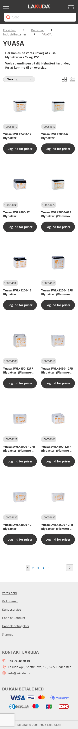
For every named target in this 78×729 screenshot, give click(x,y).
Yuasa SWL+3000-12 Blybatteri (17, 527)
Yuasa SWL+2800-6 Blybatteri (54, 136)
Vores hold (9, 593)
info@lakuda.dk (19, 673)
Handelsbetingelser (15, 626)
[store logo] (39, 6)
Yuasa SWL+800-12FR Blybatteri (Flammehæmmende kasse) (56, 448)
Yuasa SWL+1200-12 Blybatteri (17, 292)
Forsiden (9, 30)
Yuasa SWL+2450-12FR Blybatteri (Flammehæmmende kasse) (57, 370)
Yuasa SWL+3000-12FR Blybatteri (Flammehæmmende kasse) (19, 448)
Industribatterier (15, 34)
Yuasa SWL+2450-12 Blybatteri (17, 136)
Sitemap (8, 634)
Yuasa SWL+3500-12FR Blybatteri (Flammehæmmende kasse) (57, 527)
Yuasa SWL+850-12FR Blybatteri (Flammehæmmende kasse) (18, 370)
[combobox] (40, 17)
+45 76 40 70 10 (19, 661)
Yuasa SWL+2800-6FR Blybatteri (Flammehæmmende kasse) (56, 214)
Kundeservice (11, 609)
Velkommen (10, 601)
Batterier (37, 30)
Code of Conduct (13, 618)
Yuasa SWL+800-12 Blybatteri (16, 214)
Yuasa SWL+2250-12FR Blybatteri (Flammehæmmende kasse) (57, 292)
